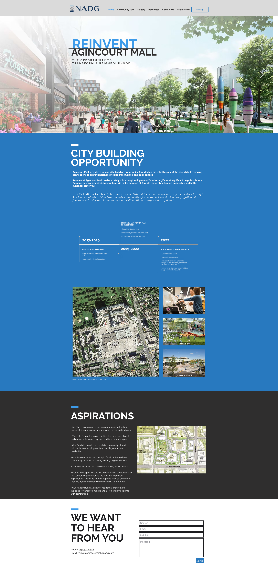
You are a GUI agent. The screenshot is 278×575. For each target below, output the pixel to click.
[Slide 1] (136, 126)
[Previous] (16, 75)
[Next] (262, 75)
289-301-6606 (86, 549)
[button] (200, 9)
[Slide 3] (141, 126)
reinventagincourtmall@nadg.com (96, 553)
